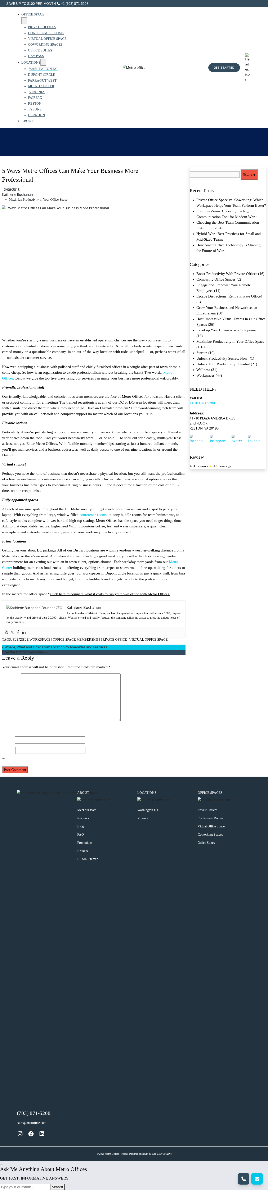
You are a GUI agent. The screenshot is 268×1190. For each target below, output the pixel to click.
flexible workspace (31, 639)
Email (8, 740)
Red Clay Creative (161, 1153)
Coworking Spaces (210, 834)
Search (57, 1187)
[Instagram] (6, 632)
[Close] (1, 1164)
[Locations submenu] (43, 62)
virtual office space (148, 639)
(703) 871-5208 (33, 1113)
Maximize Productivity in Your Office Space (38, 199)
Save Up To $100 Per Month (31, 3)
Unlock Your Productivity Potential (223, 364)
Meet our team (86, 810)
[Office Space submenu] (24, 20)
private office (114, 639)
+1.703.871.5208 (202, 403)
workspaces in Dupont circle (104, 573)
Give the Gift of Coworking (23, 652)
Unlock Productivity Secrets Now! (222, 358)
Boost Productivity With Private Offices (226, 274)
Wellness (203, 370)
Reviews (83, 818)
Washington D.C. (148, 810)
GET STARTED (224, 67)
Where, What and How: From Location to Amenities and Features (56, 647)
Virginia (142, 818)
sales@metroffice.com (31, 1123)
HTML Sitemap (87, 859)
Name (8, 729)
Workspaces (205, 375)
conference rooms (93, 515)
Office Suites (206, 842)
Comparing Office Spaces (216, 279)
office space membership (75, 639)
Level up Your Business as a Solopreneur (227, 330)
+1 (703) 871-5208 (74, 3)
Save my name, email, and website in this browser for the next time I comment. (66, 760)
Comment (11, 720)
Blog (80, 826)
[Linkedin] (24, 632)
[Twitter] (12, 632)
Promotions (84, 842)
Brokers (82, 851)
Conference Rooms (210, 818)
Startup (201, 353)
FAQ (80, 834)
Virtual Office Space (211, 826)
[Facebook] (18, 632)
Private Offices (207, 810)
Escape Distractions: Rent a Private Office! (229, 296)
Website (8, 750)
